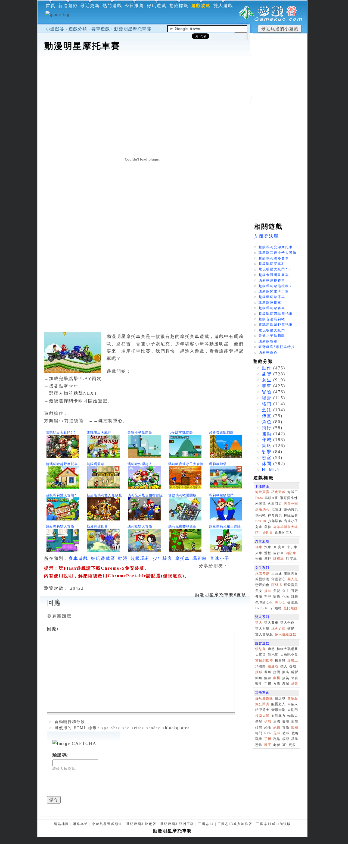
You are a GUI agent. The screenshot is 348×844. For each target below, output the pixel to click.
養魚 (267, 672)
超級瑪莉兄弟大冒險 (225, 526)
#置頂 (220, 594)
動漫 (123, 558)
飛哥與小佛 (289, 498)
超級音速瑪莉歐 (221, 433)
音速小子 (219, 558)
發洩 (285, 721)
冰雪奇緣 (262, 573)
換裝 (267, 591)
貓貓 (290, 628)
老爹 (276, 745)
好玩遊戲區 (103, 558)
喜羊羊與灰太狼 (285, 527)
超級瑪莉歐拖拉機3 (275, 286)
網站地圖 (61, 824)
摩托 (267, 559)
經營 (267, 398)
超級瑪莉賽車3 (271, 264)
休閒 (267, 463)
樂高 (285, 672)
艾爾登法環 (266, 236)
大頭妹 (276, 573)
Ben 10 (260, 521)
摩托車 (182, 558)
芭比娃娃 (291, 608)
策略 (267, 445)
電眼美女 (291, 573)
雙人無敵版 (264, 634)
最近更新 (90, 5)
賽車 (267, 386)
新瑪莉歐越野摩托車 (62, 464)
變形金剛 (278, 710)
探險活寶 (291, 515)
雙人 (258, 623)
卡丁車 (292, 547)
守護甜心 (278, 579)
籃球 (286, 733)
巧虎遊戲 (278, 492)
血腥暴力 (278, 716)
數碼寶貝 (291, 509)
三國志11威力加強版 (273, 824)
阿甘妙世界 (264, 533)
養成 (292, 666)
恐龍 (267, 727)
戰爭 (258, 739)
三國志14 (206, 824)
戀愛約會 (262, 585)
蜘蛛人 (292, 716)
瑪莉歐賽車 (268, 341)
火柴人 (292, 704)
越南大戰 (262, 716)
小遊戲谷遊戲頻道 (107, 824)
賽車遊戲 (100, 29)
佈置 (267, 415)
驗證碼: (60, 755)
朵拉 (267, 527)
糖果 (294, 684)
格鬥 (267, 403)
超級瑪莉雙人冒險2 (61, 495)
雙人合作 (287, 623)
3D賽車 (279, 547)
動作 (267, 368)
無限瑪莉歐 (95, 464)
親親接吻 (262, 579)
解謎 (267, 678)
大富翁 (260, 655)
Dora (259, 498)
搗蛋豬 (280, 660)
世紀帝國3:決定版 (141, 824)
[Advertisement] (144, 69)
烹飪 (267, 409)
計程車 (278, 559)
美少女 (280, 602)
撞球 (258, 672)
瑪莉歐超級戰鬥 (221, 495)
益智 (267, 374)
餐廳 (258, 596)
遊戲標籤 (178, 5)
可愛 (294, 591)
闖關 (294, 727)
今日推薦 (134, 5)
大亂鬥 (292, 710)
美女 (258, 591)
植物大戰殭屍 (287, 649)
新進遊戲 (68, 5)
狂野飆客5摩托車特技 (277, 347)
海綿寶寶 (262, 492)
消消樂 (260, 666)
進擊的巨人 (284, 533)
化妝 (285, 596)
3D (284, 745)
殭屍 (258, 727)
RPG (268, 733)
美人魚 (292, 579)
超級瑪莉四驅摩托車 (276, 314)
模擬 (285, 739)
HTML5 (270, 469)
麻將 (271, 649)
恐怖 (258, 745)
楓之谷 (280, 698)
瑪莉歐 (199, 558)
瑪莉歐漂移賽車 (272, 280)
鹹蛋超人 (278, 704)
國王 (267, 745)
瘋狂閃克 (262, 704)
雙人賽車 (271, 623)
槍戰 (267, 721)
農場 (285, 684)
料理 (267, 596)
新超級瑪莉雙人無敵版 (104, 495)
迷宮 (294, 678)
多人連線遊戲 (285, 634)
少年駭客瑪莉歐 (180, 433)
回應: (53, 628)
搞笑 (285, 678)
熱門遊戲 (112, 5)
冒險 (267, 392)
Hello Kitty (264, 608)
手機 (267, 739)
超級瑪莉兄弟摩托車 (276, 247)
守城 (267, 439)
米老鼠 (260, 504)
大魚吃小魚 (289, 655)
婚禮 (278, 608)
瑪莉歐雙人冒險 (140, 526)
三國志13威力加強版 (234, 824)
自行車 (278, 553)
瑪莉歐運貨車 (270, 303)
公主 (285, 591)
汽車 (267, 547)
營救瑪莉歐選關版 (182, 495)
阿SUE (276, 585)
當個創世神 (264, 660)
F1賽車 (291, 559)
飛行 (267, 427)
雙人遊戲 (223, 5)
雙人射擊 (262, 628)
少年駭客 (162, 558)
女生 (267, 380)
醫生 (258, 684)
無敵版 (292, 698)
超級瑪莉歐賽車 (272, 308)
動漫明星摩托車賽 (132, 29)
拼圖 (276, 672)
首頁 (50, 5)
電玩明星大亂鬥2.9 (61, 433)
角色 (267, 421)
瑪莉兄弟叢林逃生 (182, 526)
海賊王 (292, 492)
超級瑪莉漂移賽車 (274, 258)
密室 (267, 457)
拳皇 (258, 721)
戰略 (295, 733)
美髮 (276, 591)
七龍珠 (276, 509)
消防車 (291, 553)
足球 (277, 733)
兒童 (258, 527)
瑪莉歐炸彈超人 (140, 464)
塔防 (294, 739)
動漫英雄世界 (97, 526)
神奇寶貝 (275, 515)
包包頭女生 (264, 602)
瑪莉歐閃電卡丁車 (274, 291)
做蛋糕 (292, 602)
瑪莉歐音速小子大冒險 (186, 464)
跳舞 (294, 596)
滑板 (267, 553)
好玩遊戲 (156, 5)
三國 (276, 721)
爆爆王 (292, 660)
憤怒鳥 (260, 649)
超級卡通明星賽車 (274, 275)
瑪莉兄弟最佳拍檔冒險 (145, 495)
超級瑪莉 (140, 558)
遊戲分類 (78, 29)
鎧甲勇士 (262, 710)
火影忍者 (275, 504)
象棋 (276, 678)
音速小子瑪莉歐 (140, 433)
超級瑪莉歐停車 (272, 297)
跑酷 (276, 739)
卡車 (258, 559)
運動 (267, 433)
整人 (283, 666)
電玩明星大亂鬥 (99, 433)
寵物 (276, 596)
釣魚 (258, 678)
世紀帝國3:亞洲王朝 (177, 824)
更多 (292, 745)
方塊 (276, 684)
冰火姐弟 (278, 628)
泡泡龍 (273, 655)
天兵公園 (291, 504)
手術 (267, 684)
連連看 (273, 666)
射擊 (267, 451)
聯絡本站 (80, 824)
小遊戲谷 (55, 29)
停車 (258, 547)
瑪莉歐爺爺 (218, 464)
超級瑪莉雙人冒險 (60, 526)
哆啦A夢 (271, 498)
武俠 (276, 727)
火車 (258, 553)
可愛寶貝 (291, 585)
